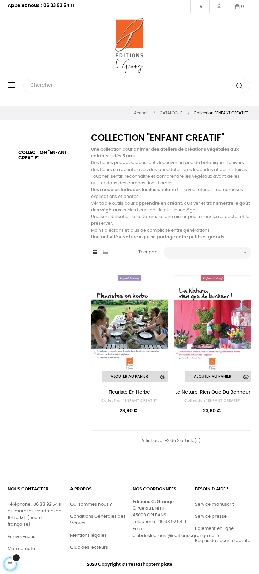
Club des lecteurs (89, 547)
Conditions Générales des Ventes (98, 519)
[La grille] (95, 253)
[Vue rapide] (162, 376)
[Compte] (218, 6)
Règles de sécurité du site (222, 541)
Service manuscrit (214, 504)
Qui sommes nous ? (91, 504)
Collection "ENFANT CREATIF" (129, 400)
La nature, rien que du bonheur (212, 392)
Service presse (211, 516)
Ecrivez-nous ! (23, 537)
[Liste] (105, 253)
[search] (240, 85)
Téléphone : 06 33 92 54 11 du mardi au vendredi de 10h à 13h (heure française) (34, 514)
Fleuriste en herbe (129, 392)
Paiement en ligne (214, 528)
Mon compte (21, 549)
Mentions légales (88, 535)
